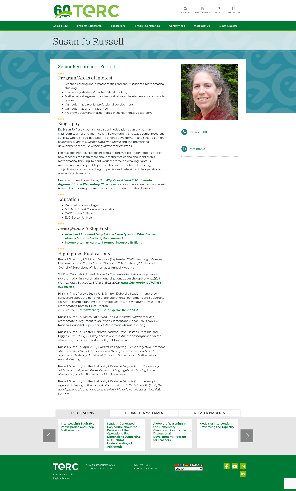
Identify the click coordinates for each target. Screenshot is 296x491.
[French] (183, 465)
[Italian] (190, 465)
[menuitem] (65, 25)
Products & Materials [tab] (144, 413)
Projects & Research (89, 25)
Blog (218, 12)
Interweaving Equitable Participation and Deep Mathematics (77, 427)
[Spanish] (201, 465)
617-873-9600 (198, 132)
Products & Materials (147, 25)
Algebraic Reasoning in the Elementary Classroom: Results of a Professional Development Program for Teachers (169, 432)
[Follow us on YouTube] (234, 467)
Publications (118, 25)
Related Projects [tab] (209, 413)
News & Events (228, 25)
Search (185, 12)
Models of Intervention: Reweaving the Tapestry (217, 425)
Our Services (177, 25)
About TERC (60, 25)
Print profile (197, 149)
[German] (187, 465)
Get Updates (202, 12)
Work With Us (202, 25)
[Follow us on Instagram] (242, 467)
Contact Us (233, 12)
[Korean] (198, 465)
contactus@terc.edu (146, 468)
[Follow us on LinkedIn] (242, 474)
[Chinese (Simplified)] (176, 465)
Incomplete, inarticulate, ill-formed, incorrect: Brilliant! (103, 242)
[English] (180, 465)
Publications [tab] (82, 413)
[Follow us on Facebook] (226, 467)
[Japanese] (194, 465)
